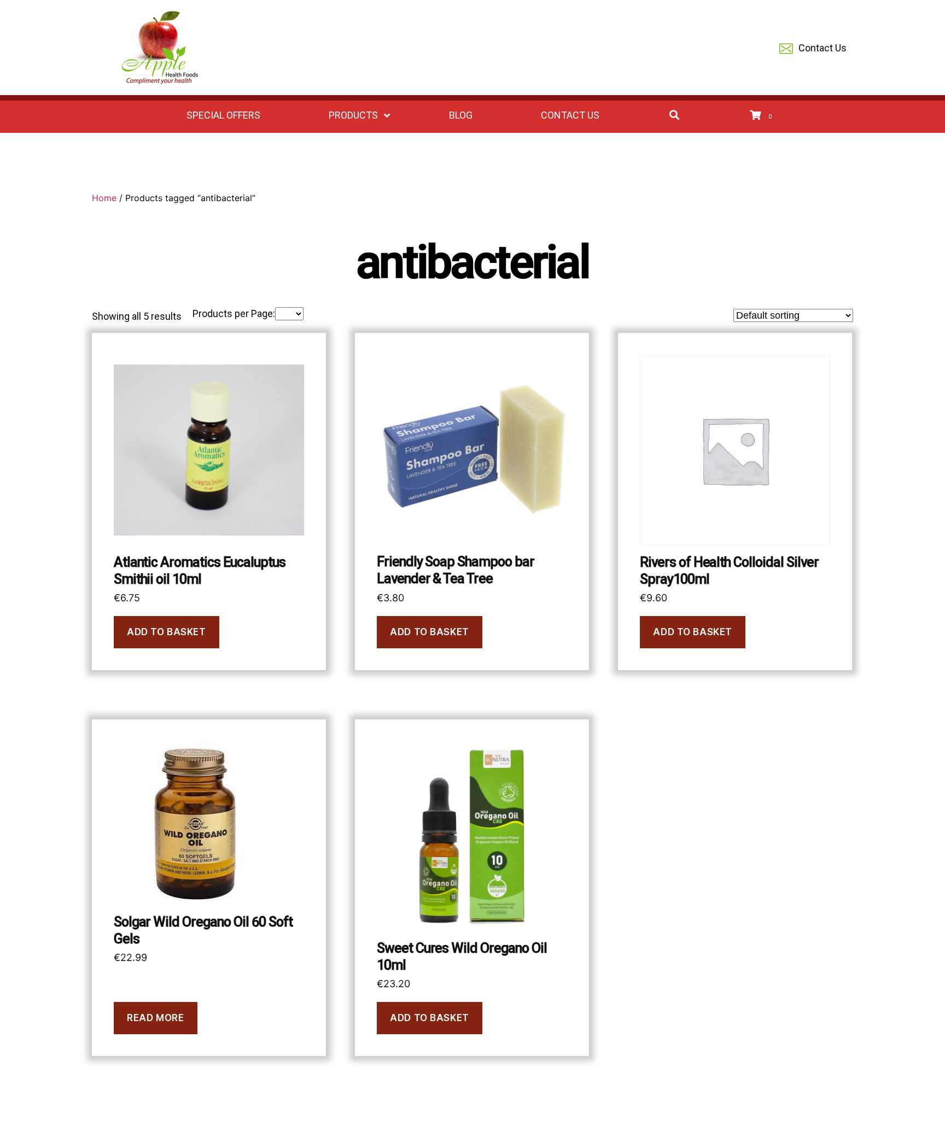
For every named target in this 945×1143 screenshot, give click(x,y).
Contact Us (822, 48)
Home (104, 197)
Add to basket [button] (166, 631)
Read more (155, 1017)
